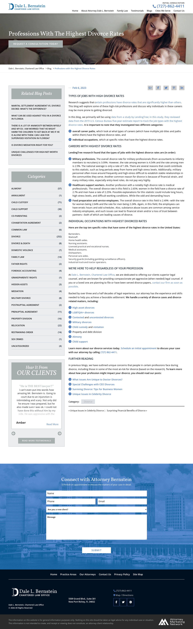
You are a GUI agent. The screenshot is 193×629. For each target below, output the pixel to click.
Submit (96, 550)
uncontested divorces (101, 317)
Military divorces (82, 322)
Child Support (36, 209)
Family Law (122, 10)
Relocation (36, 325)
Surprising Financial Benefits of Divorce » (127, 410)
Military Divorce (36, 298)
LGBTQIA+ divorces (83, 312)
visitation (98, 327)
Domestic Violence (36, 250)
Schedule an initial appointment (139, 348)
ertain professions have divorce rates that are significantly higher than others (138, 102)
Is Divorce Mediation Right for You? (32, 145)
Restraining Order (36, 332)
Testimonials (137, 10)
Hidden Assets (36, 284)
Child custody (80, 327)
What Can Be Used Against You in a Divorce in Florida (36, 117)
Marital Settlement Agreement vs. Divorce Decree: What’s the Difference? (36, 107)
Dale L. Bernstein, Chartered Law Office (26, 68)
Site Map (138, 574)
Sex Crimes (36, 339)
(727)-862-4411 (170, 6)
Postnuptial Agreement (36, 305)
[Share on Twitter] (166, 88)
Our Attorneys (88, 574)
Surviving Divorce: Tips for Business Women (97, 389)
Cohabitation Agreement (36, 222)
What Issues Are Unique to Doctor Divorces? (97, 379)
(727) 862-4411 (108, 352)
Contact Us (179, 10)
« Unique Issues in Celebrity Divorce (86, 410)
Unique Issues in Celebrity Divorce (91, 394)
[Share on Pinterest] (174, 88)
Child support (80, 341)
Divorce (36, 236)
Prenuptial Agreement (36, 311)
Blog (49, 68)
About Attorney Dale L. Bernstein (97, 10)
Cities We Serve (162, 10)
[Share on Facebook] (158, 88)
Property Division (36, 318)
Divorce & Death (36, 243)
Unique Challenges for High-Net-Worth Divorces (34, 154)
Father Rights (36, 264)
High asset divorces (83, 307)
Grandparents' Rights (36, 277)
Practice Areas (68, 574)
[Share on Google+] (150, 88)
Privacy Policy (122, 574)
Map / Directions (124, 595)
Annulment (36, 195)
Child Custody (36, 202)
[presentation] (13, 434)
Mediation (36, 291)
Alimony (36, 188)
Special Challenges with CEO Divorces (93, 384)
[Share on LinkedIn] (181, 88)
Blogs (149, 10)
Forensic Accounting (36, 270)
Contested (78, 317)
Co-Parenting (36, 216)
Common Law (36, 229)
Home (75, 10)
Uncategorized (36, 346)
